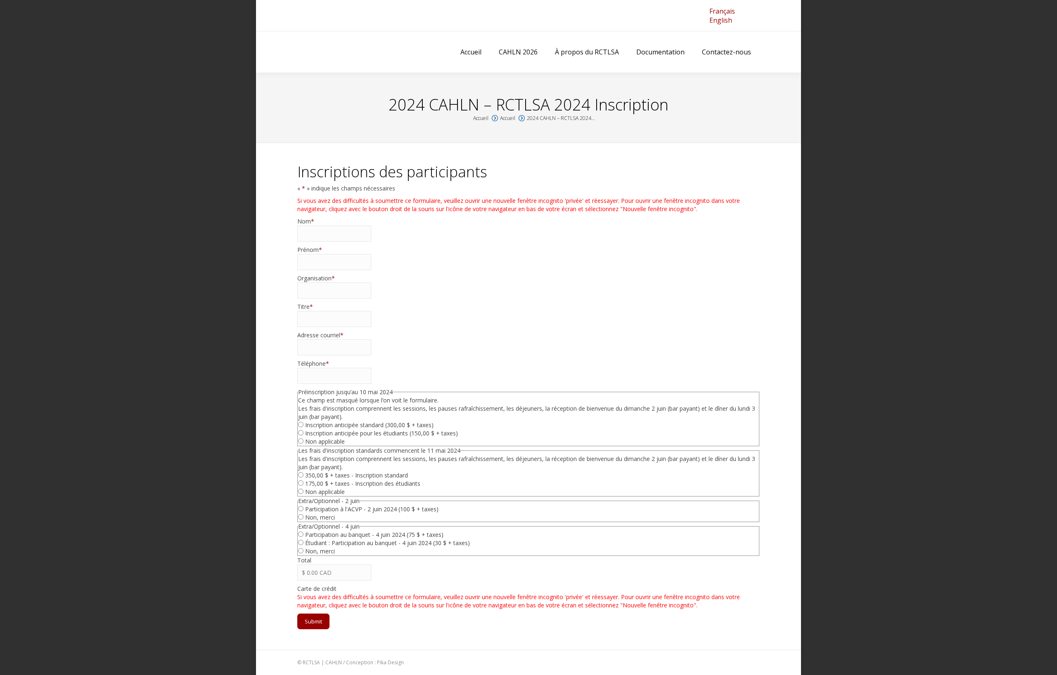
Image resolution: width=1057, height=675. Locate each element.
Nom (305, 221)
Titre (305, 306)
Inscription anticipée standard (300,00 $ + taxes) (369, 425)
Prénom (309, 250)
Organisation (316, 278)
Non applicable (325, 441)
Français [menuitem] (722, 11)
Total (304, 560)
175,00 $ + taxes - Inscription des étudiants (362, 483)
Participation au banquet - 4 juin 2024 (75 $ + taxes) (374, 535)
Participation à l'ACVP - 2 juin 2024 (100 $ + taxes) (371, 509)
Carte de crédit (317, 589)
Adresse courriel (320, 335)
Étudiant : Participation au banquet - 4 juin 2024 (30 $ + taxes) (387, 543)
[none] (722, 16)
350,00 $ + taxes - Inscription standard (356, 475)
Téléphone (313, 363)
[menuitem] (722, 11)
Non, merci (320, 517)
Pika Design (390, 662)
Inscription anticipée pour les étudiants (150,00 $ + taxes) (381, 433)
